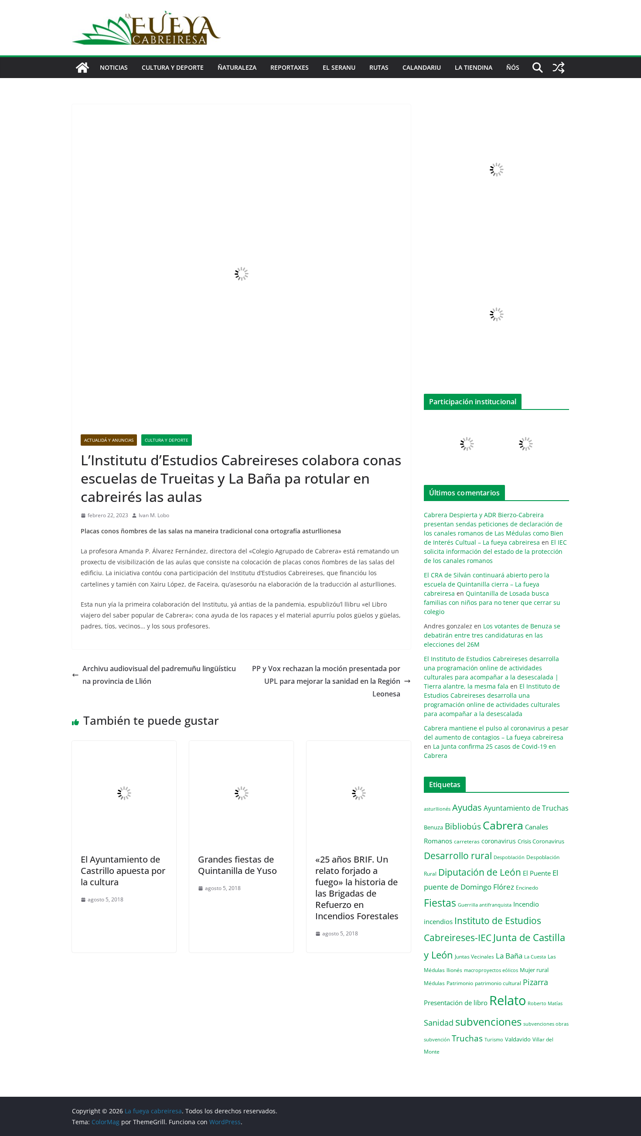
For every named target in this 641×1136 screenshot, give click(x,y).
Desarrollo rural (458, 855)
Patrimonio (460, 982)
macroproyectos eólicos (491, 970)
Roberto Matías (545, 1003)
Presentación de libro (456, 1002)
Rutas (379, 67)
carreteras (467, 841)
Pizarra (535, 982)
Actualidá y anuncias (108, 440)
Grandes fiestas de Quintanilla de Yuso (237, 865)
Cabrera (503, 825)
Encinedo (527, 887)
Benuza (433, 827)
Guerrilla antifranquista (484, 904)
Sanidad (438, 1022)
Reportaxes (289, 67)
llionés (454, 970)
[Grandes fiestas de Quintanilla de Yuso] (241, 747)
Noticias (114, 67)
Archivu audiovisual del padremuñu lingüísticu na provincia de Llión (159, 675)
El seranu (339, 67)
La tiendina (473, 67)
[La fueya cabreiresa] (82, 67)
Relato (507, 1000)
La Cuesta (535, 956)
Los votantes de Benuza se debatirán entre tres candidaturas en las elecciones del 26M (492, 635)
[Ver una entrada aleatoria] (558, 67)
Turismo (493, 1039)
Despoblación (509, 857)
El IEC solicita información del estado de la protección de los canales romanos (495, 551)
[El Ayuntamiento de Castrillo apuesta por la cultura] (124, 747)
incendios (438, 921)
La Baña (509, 956)
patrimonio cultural (498, 982)
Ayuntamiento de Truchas (526, 808)
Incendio (526, 904)
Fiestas (440, 903)
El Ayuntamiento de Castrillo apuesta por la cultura (123, 870)
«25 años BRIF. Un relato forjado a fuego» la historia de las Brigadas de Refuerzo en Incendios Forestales (357, 887)
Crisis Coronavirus (541, 841)
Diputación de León (479, 872)
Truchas (467, 1038)
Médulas (434, 983)
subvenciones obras (546, 1023)
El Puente (537, 873)
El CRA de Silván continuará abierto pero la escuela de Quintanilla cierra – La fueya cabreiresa (486, 584)
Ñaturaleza (237, 67)
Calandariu (421, 67)
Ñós (512, 67)
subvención (437, 1040)
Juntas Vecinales (474, 956)
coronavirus (498, 841)
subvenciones (488, 1021)
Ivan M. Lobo (154, 515)
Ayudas (467, 807)
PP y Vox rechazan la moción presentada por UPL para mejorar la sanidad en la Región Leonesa (326, 681)
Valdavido (518, 1039)
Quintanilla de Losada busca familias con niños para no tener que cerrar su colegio (492, 602)
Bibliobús (463, 826)
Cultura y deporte (173, 67)
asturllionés (437, 808)
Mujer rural (534, 970)
